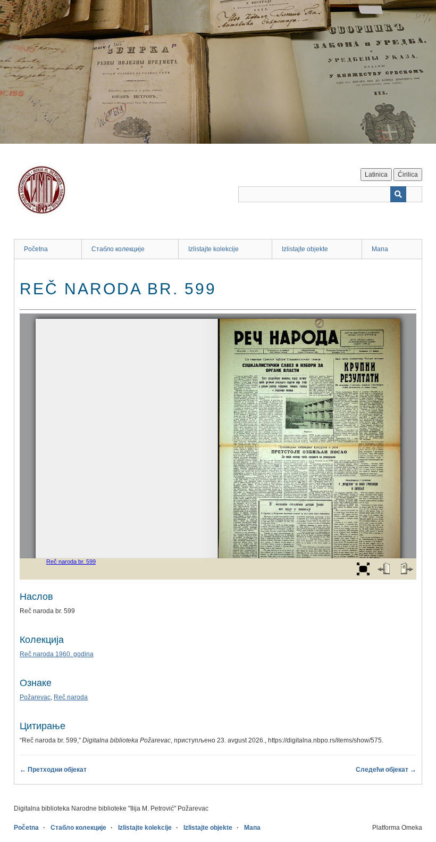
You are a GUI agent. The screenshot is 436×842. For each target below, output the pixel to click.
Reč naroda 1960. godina (57, 654)
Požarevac (35, 697)
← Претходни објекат (53, 769)
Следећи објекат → (386, 769)
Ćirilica (408, 174)
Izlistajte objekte (305, 249)
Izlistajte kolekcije (213, 249)
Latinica (376, 174)
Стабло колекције (118, 249)
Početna (36, 249)
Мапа (380, 249)
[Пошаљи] (398, 194)
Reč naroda (71, 697)
